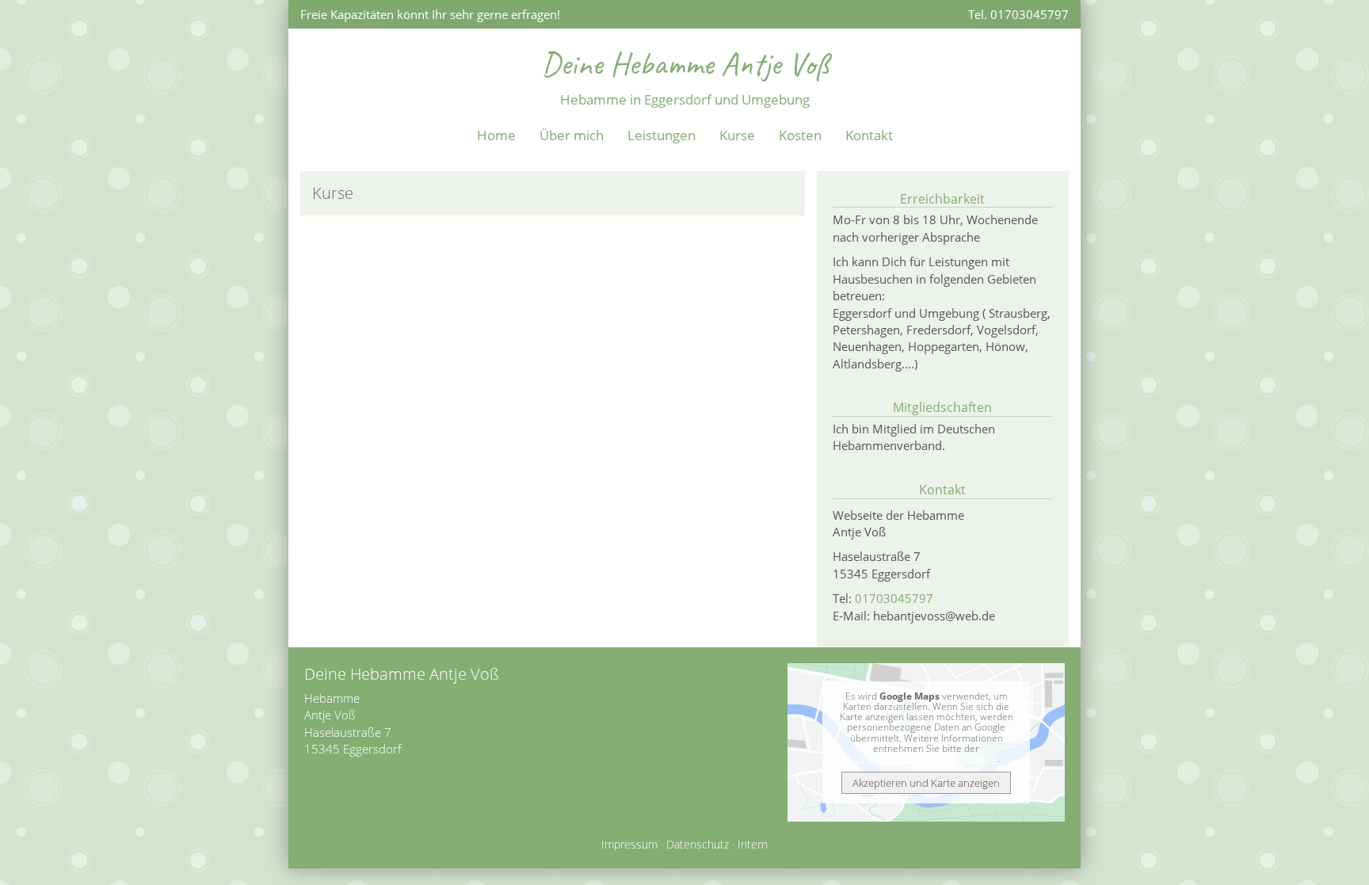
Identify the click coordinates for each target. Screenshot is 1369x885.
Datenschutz (697, 844)
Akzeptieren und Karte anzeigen (926, 783)
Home (496, 135)
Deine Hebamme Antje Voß (684, 63)
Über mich (572, 135)
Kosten (800, 135)
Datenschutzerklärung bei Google (925, 758)
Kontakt (869, 135)
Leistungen (661, 135)
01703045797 (894, 598)
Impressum (629, 844)
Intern (753, 844)
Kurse (737, 135)
